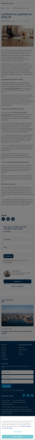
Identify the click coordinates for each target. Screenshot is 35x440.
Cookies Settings (17, 431)
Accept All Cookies (17, 436)
